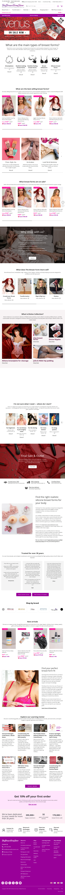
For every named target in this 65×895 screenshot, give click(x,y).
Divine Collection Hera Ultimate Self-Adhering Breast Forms (23, 119)
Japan (55, 857)
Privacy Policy (49, 888)
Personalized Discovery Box (40, 651)
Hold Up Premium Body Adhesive (7, 651)
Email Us (12, 2)
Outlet (35, 862)
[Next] (61, 156)
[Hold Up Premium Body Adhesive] (9, 638)
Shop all (11, 170)
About (39, 1)
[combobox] (39, 6)
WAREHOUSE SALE (6, 12)
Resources (23, 862)
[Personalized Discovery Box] (40, 638)
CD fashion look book (26, 845)
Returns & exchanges (26, 859)
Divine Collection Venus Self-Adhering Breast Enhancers (56, 210)
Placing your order (25, 852)
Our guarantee (24, 854)
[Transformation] (24, 286)
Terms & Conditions (41, 888)
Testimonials (24, 864)
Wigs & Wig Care (40, 296)
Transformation (24, 296)
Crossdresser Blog (46, 1)
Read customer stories (23, 594)
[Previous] (61, 152)
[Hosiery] (56, 286)
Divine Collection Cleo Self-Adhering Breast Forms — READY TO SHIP (24, 652)
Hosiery (56, 296)
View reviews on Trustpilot (40, 594)
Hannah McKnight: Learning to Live (39, 766)
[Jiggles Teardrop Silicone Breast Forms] (40, 105)
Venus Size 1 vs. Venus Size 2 (7, 766)
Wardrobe (36, 851)
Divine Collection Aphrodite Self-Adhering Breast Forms (55, 118)
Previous (3, 28)
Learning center (45, 843)
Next (62, 28)
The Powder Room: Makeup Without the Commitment (40, 735)
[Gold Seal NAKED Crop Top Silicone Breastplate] (9, 105)
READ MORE (32, 786)
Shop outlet (32, 466)
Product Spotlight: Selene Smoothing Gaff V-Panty (55, 735)
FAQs (62, 888)
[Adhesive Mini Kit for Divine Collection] (56, 638)
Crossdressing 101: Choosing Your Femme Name (55, 767)
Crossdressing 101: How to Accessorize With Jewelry (24, 735)
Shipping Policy (56, 888)
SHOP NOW (32, 389)
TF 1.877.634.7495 (6, 1)
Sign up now (32, 804)
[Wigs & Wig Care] (40, 286)
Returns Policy (60, 891)
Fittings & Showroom (26, 871)
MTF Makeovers (24, 873)
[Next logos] (61, 609)
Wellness (36, 853)
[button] (61, 6)
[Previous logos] (3, 609)
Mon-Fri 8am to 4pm (15, 1)
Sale (35, 860)
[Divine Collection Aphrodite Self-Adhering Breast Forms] (56, 105)
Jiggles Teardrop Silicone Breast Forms (39, 118)
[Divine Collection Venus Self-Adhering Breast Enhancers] (56, 197)
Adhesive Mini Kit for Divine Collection (55, 651)
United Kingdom (58, 855)
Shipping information (26, 857)
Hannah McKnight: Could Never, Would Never (8, 735)
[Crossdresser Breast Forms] (9, 286)
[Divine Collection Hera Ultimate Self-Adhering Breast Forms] (24, 105)
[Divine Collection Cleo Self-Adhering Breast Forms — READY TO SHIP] (24, 638)
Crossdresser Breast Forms (9, 297)
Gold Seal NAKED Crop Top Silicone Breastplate (8, 118)
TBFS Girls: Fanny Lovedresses (23, 766)
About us (32, 258)
